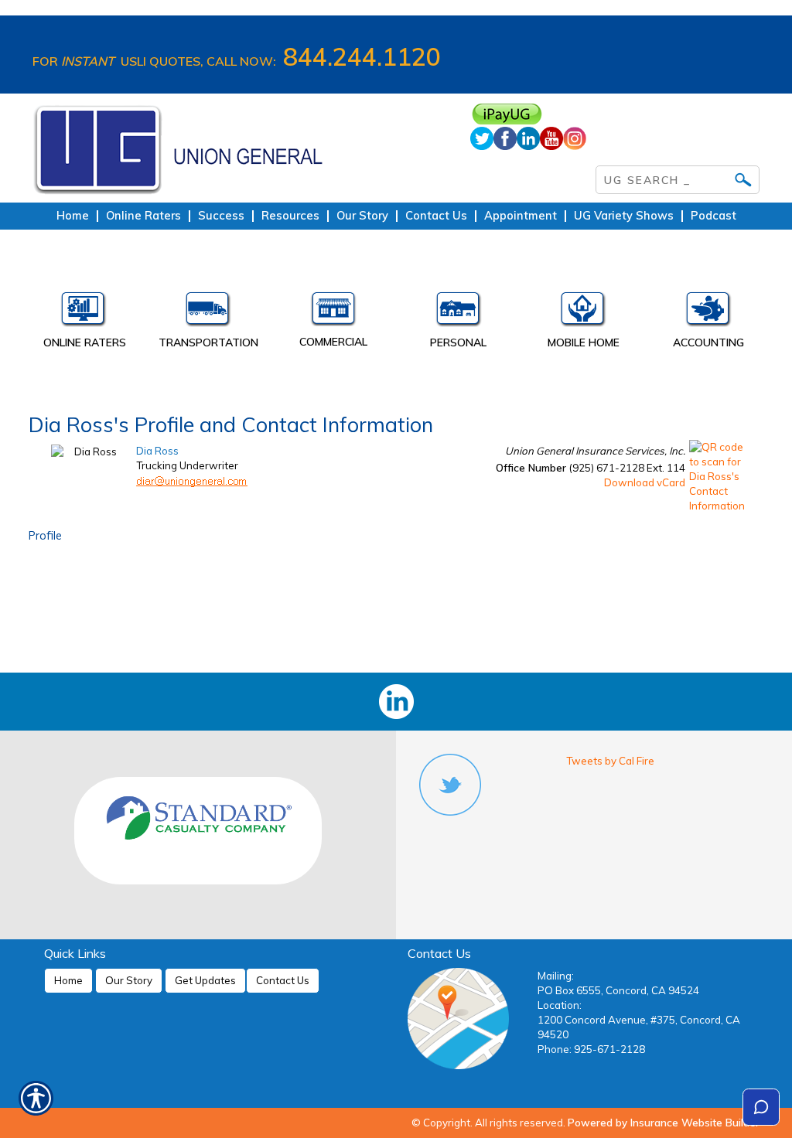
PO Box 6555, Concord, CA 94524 (618, 990)
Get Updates (205, 980)
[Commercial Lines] (333, 312)
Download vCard (644, 482)
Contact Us (282, 980)
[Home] (239, 148)
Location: (560, 1005)
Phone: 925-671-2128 (591, 1049)
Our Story (128, 980)
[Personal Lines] (459, 312)
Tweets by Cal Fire (610, 761)
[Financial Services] (708, 312)
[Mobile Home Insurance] (584, 312)
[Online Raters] (83, 312)
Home (68, 980)
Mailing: (556, 975)
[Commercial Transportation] (209, 312)
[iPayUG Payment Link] (615, 114)
